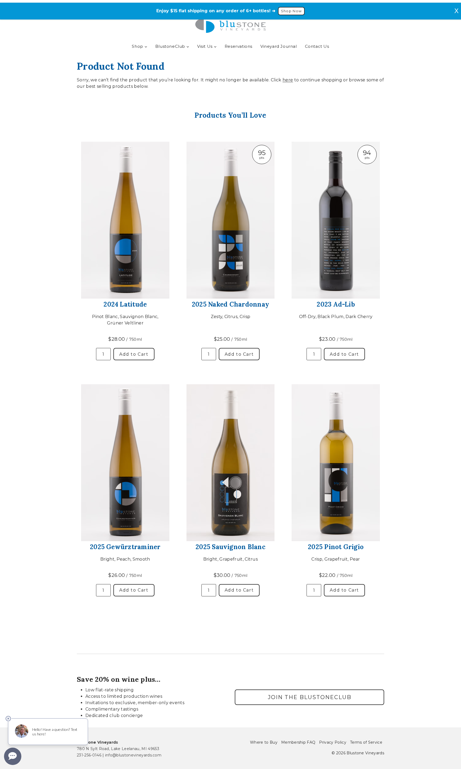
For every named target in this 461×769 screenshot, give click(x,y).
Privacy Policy (332, 742)
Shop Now (291, 11)
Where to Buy (263, 742)
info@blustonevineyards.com (133, 755)
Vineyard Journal (278, 46)
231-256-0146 (89, 755)
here (288, 79)
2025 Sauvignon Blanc (230, 547)
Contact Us (317, 46)
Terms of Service (366, 742)
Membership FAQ (298, 742)
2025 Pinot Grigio (336, 547)
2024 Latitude (125, 304)
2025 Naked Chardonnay (230, 304)
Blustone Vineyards (97, 742)
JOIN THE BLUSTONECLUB (309, 697)
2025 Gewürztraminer (125, 547)
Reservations (238, 46)
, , (118, 748)
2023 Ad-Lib (336, 304)
